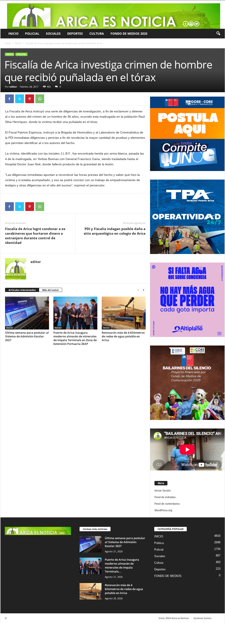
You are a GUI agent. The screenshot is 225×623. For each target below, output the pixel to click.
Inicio (8, 43)
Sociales (53, 33)
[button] (218, 33)
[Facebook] (9, 98)
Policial (32, 33)
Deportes (75, 33)
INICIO (13, 33)
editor (13, 86)
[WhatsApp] (39, 98)
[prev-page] (138, 290)
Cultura (96, 33)
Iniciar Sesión (162, 490)
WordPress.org (163, 510)
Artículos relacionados (22, 290)
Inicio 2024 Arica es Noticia (174, 618)
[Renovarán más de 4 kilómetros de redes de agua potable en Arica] (124, 313)
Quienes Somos (202, 618)
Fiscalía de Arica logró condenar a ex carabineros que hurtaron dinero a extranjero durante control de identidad (35, 236)
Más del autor (50, 290)
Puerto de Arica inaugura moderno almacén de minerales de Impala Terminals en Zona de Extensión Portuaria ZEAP (75, 338)
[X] (19, 98)
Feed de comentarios (167, 503)
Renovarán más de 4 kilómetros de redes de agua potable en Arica (123, 336)
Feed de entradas (165, 497)
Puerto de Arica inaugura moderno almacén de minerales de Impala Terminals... (122, 565)
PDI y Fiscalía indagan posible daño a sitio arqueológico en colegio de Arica (114, 231)
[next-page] (143, 290)
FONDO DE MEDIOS (167, 576)
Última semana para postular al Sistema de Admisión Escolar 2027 (27, 336)
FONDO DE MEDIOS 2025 (129, 33)
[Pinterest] (29, 98)
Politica (159, 543)
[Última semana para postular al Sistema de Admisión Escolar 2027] (27, 313)
